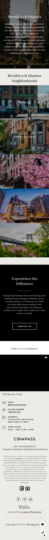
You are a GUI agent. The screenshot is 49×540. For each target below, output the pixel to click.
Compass (19, 458)
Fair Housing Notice (24, 446)
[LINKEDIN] (30, 499)
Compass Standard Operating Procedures (25, 449)
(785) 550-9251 (14, 412)
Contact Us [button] (24, 326)
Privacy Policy (35, 524)
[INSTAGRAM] (24, 499)
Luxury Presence (31, 512)
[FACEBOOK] (18, 499)
